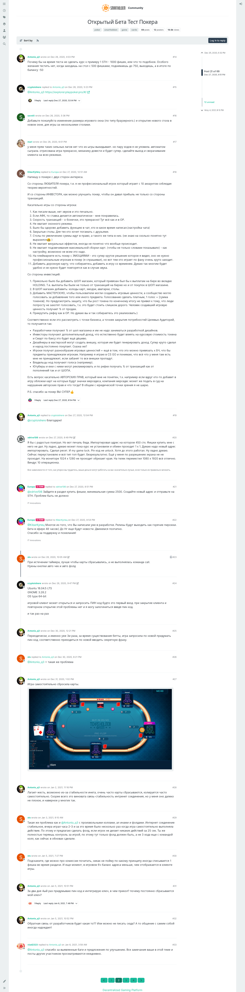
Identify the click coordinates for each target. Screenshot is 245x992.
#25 (174, 630)
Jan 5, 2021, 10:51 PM (62, 886)
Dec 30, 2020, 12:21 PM (63, 630)
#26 (174, 657)
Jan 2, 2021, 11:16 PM (62, 787)
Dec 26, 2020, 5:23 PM (80, 87)
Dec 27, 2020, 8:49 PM (60, 437)
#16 (174, 115)
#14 (174, 57)
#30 (174, 855)
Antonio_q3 (34, 57)
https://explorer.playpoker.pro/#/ (65, 92)
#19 (174, 415)
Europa (55, 172)
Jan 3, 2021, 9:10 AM (52, 817)
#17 (174, 141)
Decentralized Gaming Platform (122, 990)
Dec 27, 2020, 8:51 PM (81, 486)
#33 (174, 944)
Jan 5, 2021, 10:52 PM (62, 918)
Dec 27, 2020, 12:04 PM (80, 415)
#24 (174, 583)
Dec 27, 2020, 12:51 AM (75, 172)
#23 (174, 557)
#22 (174, 520)
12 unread (209, 102)
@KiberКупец (36, 525)
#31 (174, 886)
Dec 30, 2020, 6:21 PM (70, 657)
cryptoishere (34, 87)
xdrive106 (33, 437)
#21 (174, 486)
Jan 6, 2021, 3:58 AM (76, 944)
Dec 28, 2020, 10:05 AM (54, 557)
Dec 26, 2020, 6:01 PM (55, 141)
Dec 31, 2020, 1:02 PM (62, 679)
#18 (174, 172)
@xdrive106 (35, 491)
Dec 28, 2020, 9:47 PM (64, 583)
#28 (174, 787)
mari (30, 141)
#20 (174, 437)
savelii (31, 115)
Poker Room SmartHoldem (78, 30)
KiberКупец (34, 172)
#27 (174, 679)
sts (29, 557)
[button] (4, 981)
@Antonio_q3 (36, 92)
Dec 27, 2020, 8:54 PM (83, 520)
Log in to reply (218, 40)
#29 (174, 817)
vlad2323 (33, 944)
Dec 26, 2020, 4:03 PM (63, 57)
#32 (174, 918)
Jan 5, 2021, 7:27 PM (52, 855)
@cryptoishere (37, 420)
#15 (174, 87)
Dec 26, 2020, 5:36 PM (58, 115)
